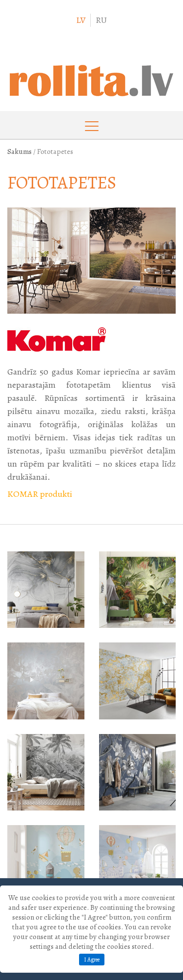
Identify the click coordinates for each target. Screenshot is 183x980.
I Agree (92, 959)
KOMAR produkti (39, 494)
